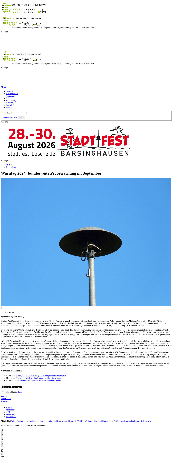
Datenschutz (11, 417)
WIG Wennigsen (18, 421)
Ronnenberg (11, 100)
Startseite (9, 91)
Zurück (4, 396)
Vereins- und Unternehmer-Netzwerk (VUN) (64, 421)
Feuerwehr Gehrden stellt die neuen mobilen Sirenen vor (38, 378)
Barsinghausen (12, 94)
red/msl (19, 392)
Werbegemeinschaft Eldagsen (96, 421)
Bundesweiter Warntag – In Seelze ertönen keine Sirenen (38, 380)
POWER (114, 421)
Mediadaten (10, 410)
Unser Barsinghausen (35, 421)
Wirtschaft (10, 105)
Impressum (10, 414)
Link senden (6, 399)
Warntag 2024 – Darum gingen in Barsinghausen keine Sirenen (41, 376)
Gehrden (9, 98)
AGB (8, 412)
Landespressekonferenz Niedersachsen (135, 421)
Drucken (4, 401)
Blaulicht (9, 103)
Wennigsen (10, 96)
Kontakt (9, 407)
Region (9, 107)
